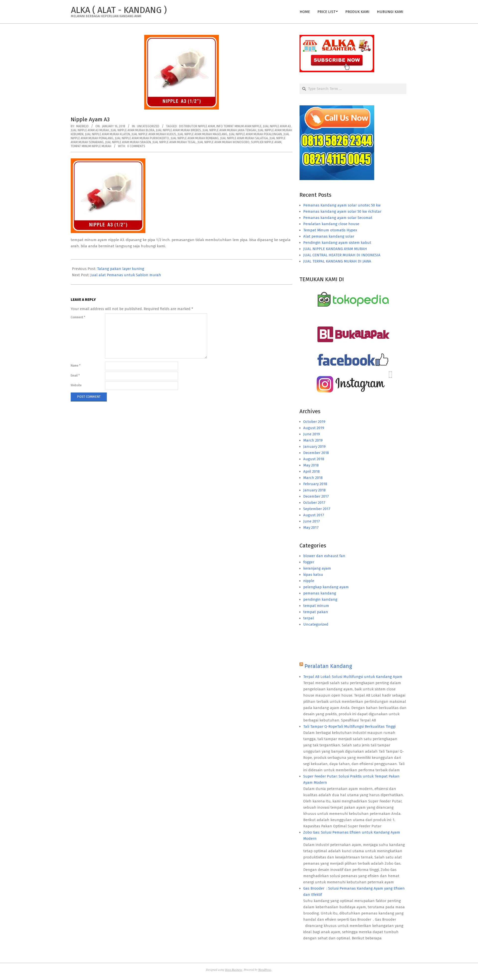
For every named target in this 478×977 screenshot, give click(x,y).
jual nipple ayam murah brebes (178, 130)
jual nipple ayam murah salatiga (244, 138)
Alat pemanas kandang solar (328, 236)
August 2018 (313, 459)
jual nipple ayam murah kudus (153, 134)
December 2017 (316, 496)
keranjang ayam (317, 568)
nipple (308, 581)
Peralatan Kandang (328, 666)
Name (75, 365)
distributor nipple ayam (197, 126)
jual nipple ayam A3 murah (90, 130)
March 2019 (313, 440)
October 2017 (314, 502)
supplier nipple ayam (266, 142)
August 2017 (313, 515)
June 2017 (311, 521)
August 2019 (313, 428)
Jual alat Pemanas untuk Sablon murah (125, 275)
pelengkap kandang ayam (326, 587)
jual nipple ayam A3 (277, 126)
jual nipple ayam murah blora (132, 130)
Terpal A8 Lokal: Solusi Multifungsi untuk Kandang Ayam (352, 676)
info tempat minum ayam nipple (238, 126)
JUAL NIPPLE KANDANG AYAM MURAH (335, 249)
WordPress (264, 970)
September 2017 (316, 509)
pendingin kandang (320, 599)
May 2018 (311, 465)
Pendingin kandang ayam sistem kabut (337, 242)
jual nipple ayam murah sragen (128, 142)
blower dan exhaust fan (324, 556)
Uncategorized (148, 126)
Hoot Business (233, 970)
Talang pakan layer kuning (120, 268)
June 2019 (311, 434)
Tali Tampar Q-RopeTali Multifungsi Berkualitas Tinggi (349, 726)
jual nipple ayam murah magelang (202, 134)
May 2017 (311, 527)
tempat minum (316, 605)
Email (75, 375)
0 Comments (136, 146)
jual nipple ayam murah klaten (107, 134)
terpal (308, 618)
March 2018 (313, 477)
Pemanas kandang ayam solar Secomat (337, 217)
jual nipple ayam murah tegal (174, 142)
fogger (308, 562)
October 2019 (314, 421)
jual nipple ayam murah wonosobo (223, 142)
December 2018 (316, 453)
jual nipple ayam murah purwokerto (142, 138)
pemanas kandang (319, 593)
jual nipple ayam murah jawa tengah (229, 130)
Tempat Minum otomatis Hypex (330, 230)
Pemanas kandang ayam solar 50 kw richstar (342, 211)
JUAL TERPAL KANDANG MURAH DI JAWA (337, 261)
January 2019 (314, 446)
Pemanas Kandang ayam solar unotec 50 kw (342, 205)
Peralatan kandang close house (331, 224)
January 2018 (314, 490)
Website (76, 385)
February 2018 (315, 484)
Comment (78, 317)
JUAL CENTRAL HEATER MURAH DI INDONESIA (341, 255)
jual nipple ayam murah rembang (195, 138)
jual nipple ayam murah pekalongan (255, 134)
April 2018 (311, 471)
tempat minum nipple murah (91, 146)
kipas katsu (313, 574)
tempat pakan (315, 612)
